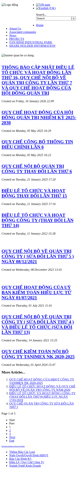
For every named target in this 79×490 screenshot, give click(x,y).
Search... (41, 14)
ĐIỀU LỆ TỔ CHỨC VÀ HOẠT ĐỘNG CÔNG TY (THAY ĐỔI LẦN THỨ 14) (37, 220)
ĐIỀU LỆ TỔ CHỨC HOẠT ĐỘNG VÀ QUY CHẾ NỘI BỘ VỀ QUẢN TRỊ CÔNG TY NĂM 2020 (42, 388)
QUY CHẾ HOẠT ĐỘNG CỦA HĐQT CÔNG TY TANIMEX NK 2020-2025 (41, 381)
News (12, 35)
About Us (15, 28)
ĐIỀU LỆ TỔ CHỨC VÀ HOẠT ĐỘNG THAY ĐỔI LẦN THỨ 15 (34, 193)
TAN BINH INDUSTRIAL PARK (30, 42)
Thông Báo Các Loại (22, 452)
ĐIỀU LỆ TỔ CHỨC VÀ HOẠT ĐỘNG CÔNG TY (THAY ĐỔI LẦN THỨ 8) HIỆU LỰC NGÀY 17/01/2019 (42, 397)
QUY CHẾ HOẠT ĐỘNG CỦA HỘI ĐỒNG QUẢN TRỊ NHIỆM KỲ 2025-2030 (39, 117)
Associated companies (22, 32)
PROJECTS (16, 38)
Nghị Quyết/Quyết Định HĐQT (28, 455)
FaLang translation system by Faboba (13, 446)
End (11, 440)
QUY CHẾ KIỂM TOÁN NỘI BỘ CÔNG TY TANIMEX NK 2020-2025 (38, 354)
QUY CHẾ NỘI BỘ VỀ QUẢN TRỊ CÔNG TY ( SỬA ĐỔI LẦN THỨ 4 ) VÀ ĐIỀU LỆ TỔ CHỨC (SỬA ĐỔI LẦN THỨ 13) (38, 324)
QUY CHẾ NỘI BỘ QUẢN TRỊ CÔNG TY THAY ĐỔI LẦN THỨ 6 (37, 169)
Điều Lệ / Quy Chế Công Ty (26, 462)
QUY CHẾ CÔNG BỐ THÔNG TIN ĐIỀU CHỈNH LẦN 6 (37, 144)
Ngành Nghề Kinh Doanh (25, 465)
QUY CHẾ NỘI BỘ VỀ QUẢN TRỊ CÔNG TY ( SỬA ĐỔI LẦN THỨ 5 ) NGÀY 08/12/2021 (38, 256)
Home (40, 25)
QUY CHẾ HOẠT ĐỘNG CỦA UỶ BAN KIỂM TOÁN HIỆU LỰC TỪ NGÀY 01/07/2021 (36, 292)
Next (12, 437)
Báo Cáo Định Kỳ (20, 458)
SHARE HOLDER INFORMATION (32, 45)
